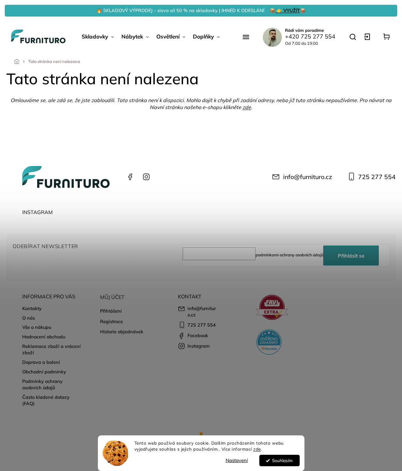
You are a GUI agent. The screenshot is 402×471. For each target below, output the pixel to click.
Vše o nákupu (36, 327)
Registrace (111, 321)
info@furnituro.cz (307, 177)
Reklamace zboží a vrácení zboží (51, 349)
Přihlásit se (351, 256)
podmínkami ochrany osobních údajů (289, 254)
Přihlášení (111, 311)
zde (257, 449)
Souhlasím (282, 460)
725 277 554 (377, 177)
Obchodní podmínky (44, 372)
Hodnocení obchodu (43, 337)
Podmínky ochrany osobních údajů (42, 384)
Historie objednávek (121, 332)
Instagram (146, 177)
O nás (28, 318)
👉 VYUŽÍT (287, 10)
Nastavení (237, 460)
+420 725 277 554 (310, 36)
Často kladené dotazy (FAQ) (46, 400)
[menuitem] (98, 36)
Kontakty (32, 308)
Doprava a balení (41, 362)
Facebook (130, 177)
